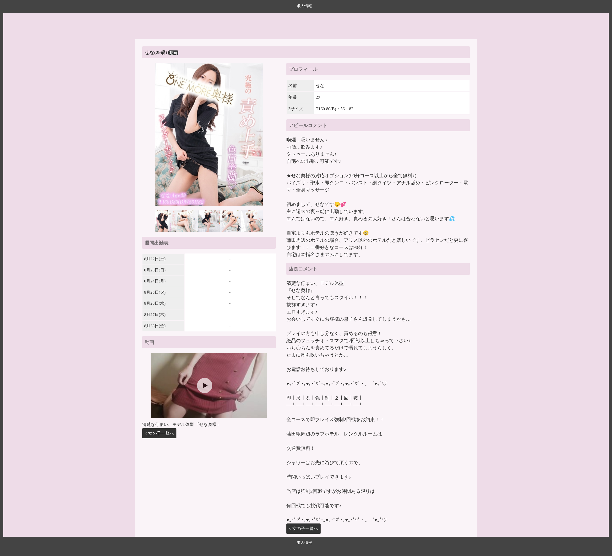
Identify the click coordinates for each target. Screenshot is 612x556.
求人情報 (304, 6)
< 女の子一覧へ (159, 433)
